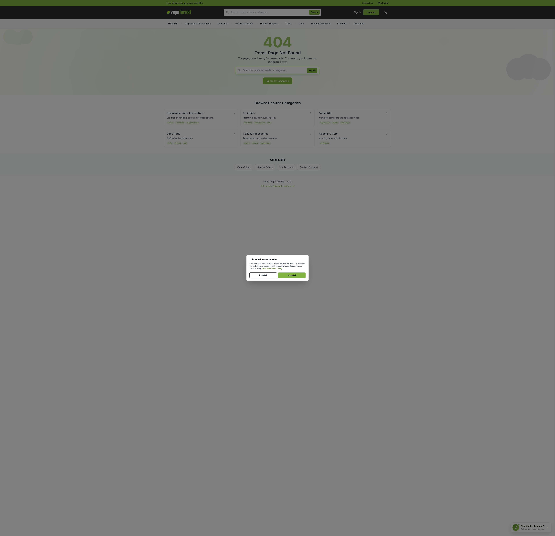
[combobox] (272, 12)
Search (314, 12)
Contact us (367, 3)
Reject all (263, 275)
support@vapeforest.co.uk (279, 186)
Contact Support (309, 167)
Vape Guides (244, 167)
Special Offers (265, 167)
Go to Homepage (279, 81)
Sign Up (371, 12)
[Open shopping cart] (385, 12)
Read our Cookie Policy (272, 269)
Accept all (292, 275)
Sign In (357, 12)
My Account (286, 167)
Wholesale (383, 3)
